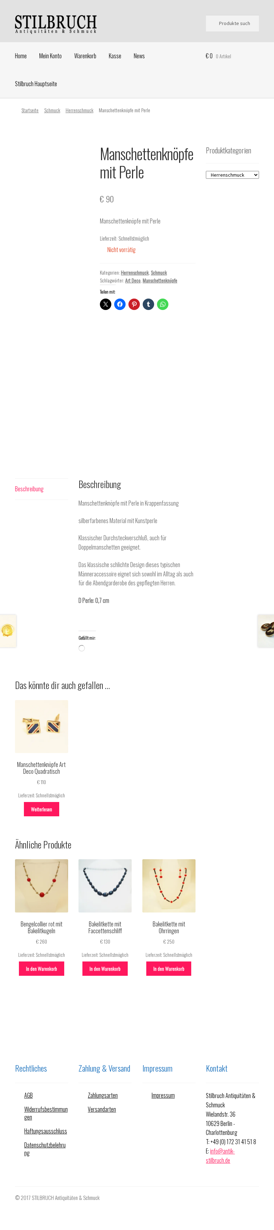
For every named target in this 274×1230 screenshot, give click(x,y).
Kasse (115, 55)
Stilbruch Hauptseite (36, 83)
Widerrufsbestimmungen (46, 1113)
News (139, 55)
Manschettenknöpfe (160, 280)
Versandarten (102, 1109)
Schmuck (52, 110)
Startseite (30, 110)
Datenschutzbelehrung (45, 1149)
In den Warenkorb (41, 968)
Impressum (163, 1095)
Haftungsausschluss (45, 1131)
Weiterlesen (41, 809)
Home (21, 55)
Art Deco (133, 280)
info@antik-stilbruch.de (220, 1156)
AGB (28, 1095)
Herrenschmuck (79, 110)
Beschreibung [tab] (29, 488)
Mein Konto (50, 55)
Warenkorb (85, 55)
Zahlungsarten (103, 1095)
